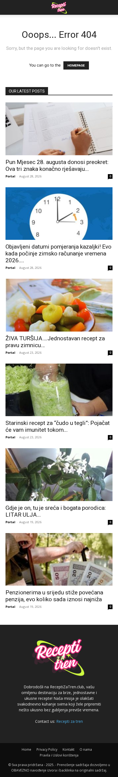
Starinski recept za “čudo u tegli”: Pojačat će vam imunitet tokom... (57, 426)
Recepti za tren (69, 721)
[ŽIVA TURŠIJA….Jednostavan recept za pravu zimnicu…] (59, 305)
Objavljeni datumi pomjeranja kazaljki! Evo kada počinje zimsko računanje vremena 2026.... (58, 253)
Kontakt (68, 749)
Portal (10, 176)
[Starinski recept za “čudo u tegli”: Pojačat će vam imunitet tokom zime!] (59, 390)
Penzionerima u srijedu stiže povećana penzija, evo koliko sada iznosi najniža (54, 596)
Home (26, 749)
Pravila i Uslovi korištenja (59, 755)
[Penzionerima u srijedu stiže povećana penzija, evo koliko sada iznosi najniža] (59, 559)
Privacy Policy (46, 749)
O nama (86, 749)
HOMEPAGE (76, 65)
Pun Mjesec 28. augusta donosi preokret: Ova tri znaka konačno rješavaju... (56, 165)
